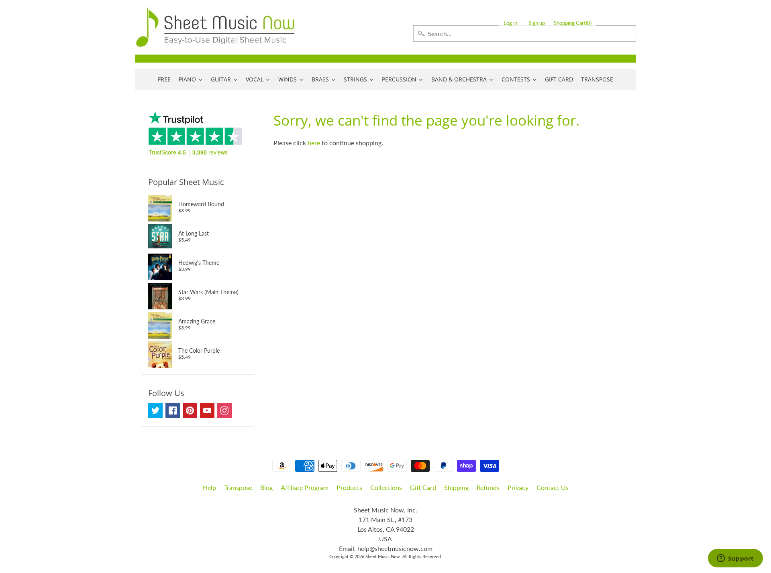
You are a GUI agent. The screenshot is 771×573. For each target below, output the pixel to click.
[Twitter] (155, 410)
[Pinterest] (190, 410)
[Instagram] (224, 410)
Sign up (536, 23)
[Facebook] (172, 410)
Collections (386, 487)
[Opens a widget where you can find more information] (735, 559)
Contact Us (552, 487)
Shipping (456, 487)
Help (209, 487)
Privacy (518, 487)
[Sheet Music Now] (215, 27)
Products (349, 487)
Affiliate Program (304, 487)
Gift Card (423, 487)
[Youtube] (207, 410)
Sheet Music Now (382, 556)
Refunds (488, 487)
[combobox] (524, 33)
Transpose (238, 487)
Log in (510, 23)
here (314, 142)
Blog (266, 487)
